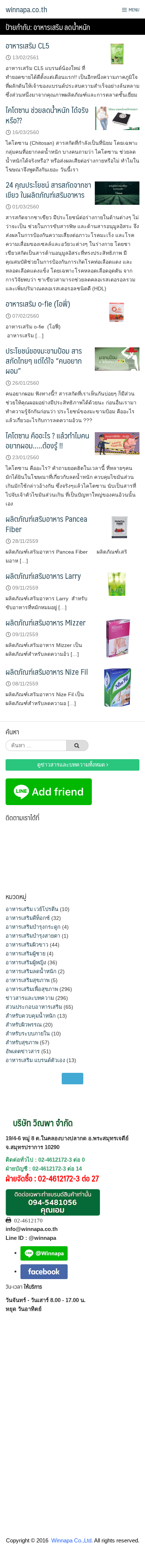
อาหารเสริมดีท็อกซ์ (28, 918)
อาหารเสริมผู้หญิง (26, 962)
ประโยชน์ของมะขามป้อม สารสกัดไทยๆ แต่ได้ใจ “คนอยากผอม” (44, 360)
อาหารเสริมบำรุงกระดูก (33, 927)
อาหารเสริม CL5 (27, 45)
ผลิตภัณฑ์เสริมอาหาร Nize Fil (47, 671)
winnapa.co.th (26, 9)
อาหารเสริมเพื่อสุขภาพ (32, 989)
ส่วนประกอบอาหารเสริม (34, 1007)
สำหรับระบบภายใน (28, 1034)
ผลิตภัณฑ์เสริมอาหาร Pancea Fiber (46, 523)
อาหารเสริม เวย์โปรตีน (32, 909)
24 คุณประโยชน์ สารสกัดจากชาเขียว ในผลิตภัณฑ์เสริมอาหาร (48, 189)
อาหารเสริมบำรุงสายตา (33, 936)
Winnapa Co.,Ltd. (72, 1540)
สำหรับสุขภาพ (22, 1042)
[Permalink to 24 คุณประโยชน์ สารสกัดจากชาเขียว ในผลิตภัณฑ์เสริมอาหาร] (117, 192)
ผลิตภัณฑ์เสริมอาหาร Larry (43, 575)
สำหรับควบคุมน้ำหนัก (31, 1016)
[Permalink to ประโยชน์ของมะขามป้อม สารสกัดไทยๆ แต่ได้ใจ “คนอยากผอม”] (117, 358)
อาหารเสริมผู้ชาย (25, 954)
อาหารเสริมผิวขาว (27, 945)
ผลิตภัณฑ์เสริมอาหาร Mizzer (46, 622)
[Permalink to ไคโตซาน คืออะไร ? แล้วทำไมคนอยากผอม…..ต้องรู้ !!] (117, 443)
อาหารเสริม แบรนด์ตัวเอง (35, 1060)
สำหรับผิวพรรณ (24, 1025)
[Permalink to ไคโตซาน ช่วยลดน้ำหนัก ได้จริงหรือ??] (117, 118)
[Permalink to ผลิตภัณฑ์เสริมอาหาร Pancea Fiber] (117, 527)
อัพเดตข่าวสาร (23, 1051)
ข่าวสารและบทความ (30, 998)
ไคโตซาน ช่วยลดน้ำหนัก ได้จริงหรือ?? (47, 114)
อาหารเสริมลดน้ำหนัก (31, 971)
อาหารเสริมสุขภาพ (27, 980)
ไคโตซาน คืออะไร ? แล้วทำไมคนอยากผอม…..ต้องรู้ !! (47, 440)
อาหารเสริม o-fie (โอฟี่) (38, 303)
